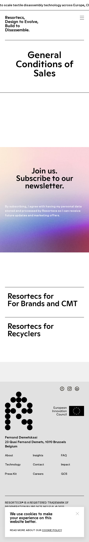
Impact (65, 464)
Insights (38, 455)
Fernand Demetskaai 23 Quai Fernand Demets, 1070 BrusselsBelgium (35, 441)
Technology (12, 464)
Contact (38, 464)
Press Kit (11, 474)
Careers (38, 474)
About (9, 455)
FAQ (64, 455)
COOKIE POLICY (52, 530)
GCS (64, 474)
